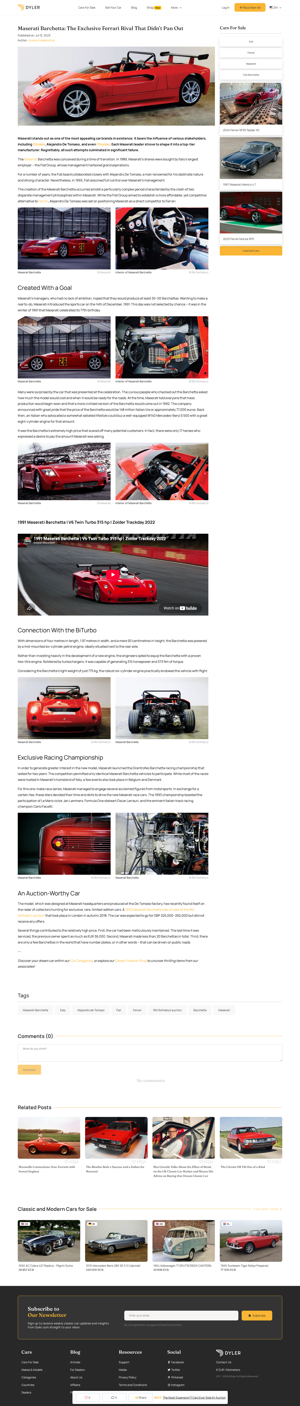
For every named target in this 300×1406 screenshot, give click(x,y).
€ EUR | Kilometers (228, 1370)
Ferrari (43, 201)
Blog (134, 7)
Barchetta (200, 1010)
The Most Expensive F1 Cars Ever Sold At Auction (194, 1397)
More (174, 7)
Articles (75, 1362)
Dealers (26, 1392)
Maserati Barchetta (35, 1010)
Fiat (251, 41)
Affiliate (75, 1385)
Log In (225, 7)
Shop (153, 7)
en (275, 7)
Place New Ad (251, 7)
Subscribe (259, 1315)
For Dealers (77, 1370)
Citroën (39, 144)
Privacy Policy (127, 1377)
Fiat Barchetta (251, 75)
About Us (76, 1377)
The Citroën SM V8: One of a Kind (243, 1167)
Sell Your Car (113, 7)
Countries (27, 1385)
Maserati (30, 159)
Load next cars (251, 250)
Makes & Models (31, 1370)
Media (123, 1370)
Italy (63, 1010)
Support (124, 1362)
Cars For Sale (86, 7)
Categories (28, 1377)
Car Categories (81, 960)
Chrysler (103, 144)
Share (142, 1397)
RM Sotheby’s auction (167, 1010)
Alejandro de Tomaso (90, 1010)
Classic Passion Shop (131, 960)
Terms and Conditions (133, 1385)
